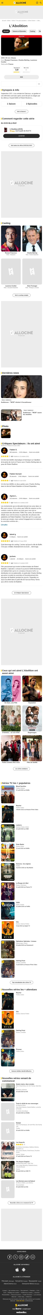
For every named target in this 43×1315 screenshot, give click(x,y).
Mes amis (26, 67)
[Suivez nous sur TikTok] (27, 1257)
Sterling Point (20, 960)
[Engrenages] (32, 718)
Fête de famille (32, 762)
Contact (4, 1290)
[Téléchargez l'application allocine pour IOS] (18, 1269)
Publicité (32, 1290)
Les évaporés (20, 1142)
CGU (37, 1290)
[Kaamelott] (32, 689)
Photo (5, 426)
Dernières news (10, 373)
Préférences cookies (27, 1292)
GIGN (18, 902)
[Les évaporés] (8, 1150)
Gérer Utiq (21, 1297)
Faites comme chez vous (11, 762)
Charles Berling (23, 60)
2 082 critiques (22, 476)
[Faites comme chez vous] (11, 748)
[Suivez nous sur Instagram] (21, 1257)
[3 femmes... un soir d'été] (11, 718)
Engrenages (32, 732)
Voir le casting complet (21, 295)
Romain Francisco (11, 60)
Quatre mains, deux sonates (25, 1084)
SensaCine (19, 1281)
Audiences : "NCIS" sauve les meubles (32, 413)
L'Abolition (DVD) (16, 129)
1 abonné (12, 559)
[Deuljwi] (8, 1131)
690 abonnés (14, 452)
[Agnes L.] (4, 497)
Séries (8, 20)
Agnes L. (13, 496)
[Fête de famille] (32, 748)
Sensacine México (28, 1284)
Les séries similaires (21, 769)
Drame (13, 58)
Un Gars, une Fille (10, 703)
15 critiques (20, 559)
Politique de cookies (13, 1292)
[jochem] (4, 557)
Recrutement (24, 1290)
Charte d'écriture (27, 1294)
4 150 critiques (23, 452)
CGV (4, 1292)
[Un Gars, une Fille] (11, 689)
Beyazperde (33, 1281)
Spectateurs (17, 67)
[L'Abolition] (5, 129)
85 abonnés (13, 476)
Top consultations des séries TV (21, 982)
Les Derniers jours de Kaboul (25, 1181)
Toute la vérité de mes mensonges (27, 1103)
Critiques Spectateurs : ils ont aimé (21, 443)
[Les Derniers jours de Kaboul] (8, 1189)
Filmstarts (5, 1281)
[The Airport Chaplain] (8, 1170)
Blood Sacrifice (21, 786)
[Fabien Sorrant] (4, 475)
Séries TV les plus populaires (19, 20)
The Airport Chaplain (23, 1161)
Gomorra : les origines (23, 864)
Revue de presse (16, 1294)
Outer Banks (20, 844)
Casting (6, 223)
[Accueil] (19, 2)
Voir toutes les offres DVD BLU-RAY (21, 145)
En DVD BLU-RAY (9, 123)
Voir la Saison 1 (21, 111)
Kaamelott (32, 703)
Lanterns (19, 825)
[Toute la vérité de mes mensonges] (8, 1112)
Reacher (18, 805)
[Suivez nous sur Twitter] (15, 1257)
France (10, 64)
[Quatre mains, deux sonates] (8, 1092)
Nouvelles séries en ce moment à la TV (21, 1203)
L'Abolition (18, 26)
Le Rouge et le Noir (22, 883)
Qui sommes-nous (14, 1290)
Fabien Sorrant (16, 474)
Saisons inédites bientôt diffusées (21, 1071)
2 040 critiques (23, 498)
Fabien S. (13, 450)
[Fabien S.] (4, 450)
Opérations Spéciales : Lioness (26, 941)
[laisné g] (4, 535)
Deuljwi (18, 1123)
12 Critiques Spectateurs (21, 593)
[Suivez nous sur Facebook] (10, 1257)
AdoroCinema (8, 1284)
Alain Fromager (32, 286)
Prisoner (19, 1049)
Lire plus (4, 525)
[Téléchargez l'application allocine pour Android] (25, 1269)
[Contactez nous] (33, 1257)
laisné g (13, 534)
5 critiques (13, 537)
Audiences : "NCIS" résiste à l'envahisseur (16, 402)
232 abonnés (14, 498)
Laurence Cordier (10, 286)
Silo (17, 922)
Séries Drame (31, 20)
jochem (13, 556)
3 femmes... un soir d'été (11, 732)
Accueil (4, 20)
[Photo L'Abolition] (6, 433)
